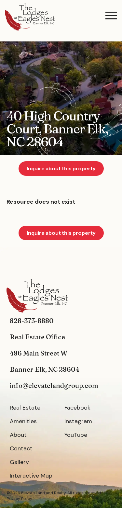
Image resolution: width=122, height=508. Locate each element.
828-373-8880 (32, 321)
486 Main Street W (38, 353)
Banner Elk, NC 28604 (44, 369)
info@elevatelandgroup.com (54, 385)
